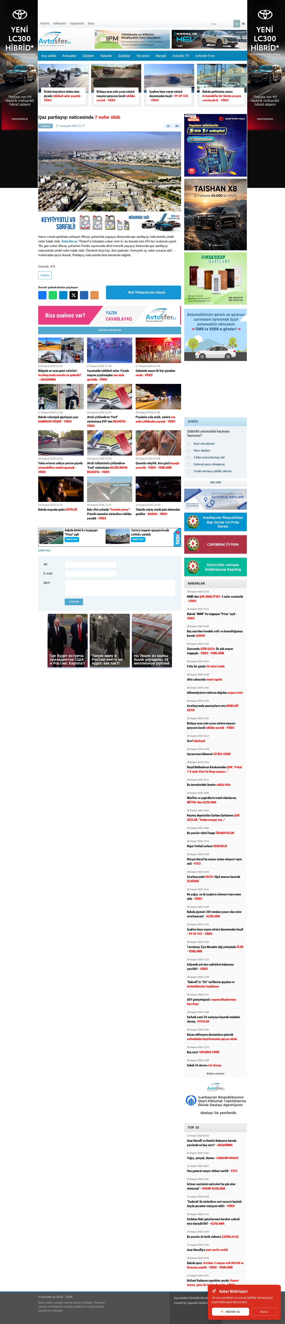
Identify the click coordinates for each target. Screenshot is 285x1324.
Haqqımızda (77, 23)
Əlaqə (91, 23)
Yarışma (44, 23)
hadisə (44, 275)
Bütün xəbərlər (215, 1073)
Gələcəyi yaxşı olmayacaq (209, 464)
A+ (177, 126)
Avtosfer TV (181, 56)
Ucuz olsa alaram (204, 444)
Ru (243, 23)
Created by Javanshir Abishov (191, 1303)
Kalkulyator (59, 23)
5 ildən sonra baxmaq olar (209, 457)
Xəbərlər (106, 56)
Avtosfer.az (69, 241)
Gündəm (88, 57)
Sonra (264, 1311)
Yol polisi (142, 56)
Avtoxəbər (69, 57)
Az (236, 23)
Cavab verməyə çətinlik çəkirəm (213, 471)
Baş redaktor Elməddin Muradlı (191, 1298)
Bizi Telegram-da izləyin (146, 292)
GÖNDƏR (74, 601)
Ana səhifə (48, 56)
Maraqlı (161, 57)
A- (168, 126)
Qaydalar (124, 56)
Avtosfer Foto (205, 56)
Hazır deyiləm (202, 450)
